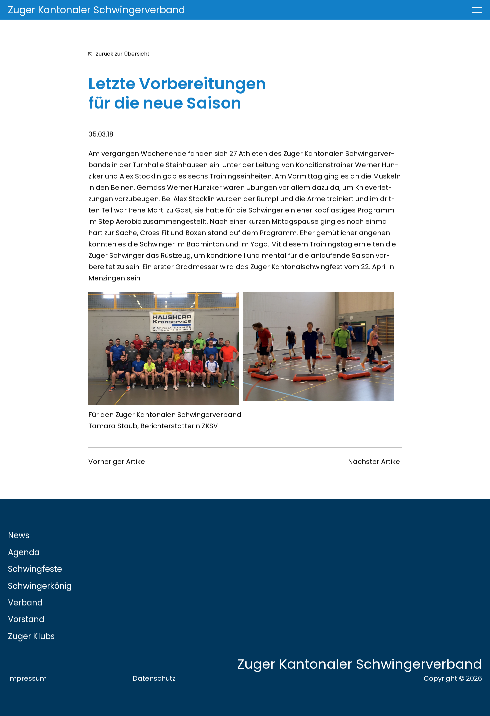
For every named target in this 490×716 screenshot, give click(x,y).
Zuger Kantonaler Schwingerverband (96, 10)
